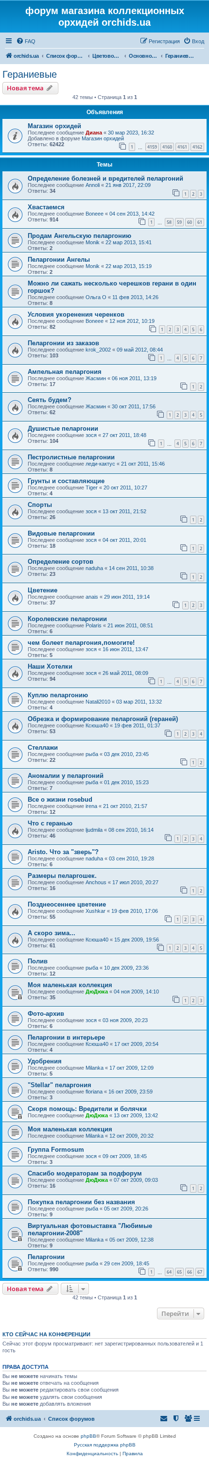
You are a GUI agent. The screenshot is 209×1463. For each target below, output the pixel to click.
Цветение (42, 590)
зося (91, 435)
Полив (38, 961)
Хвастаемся (46, 207)
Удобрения (45, 1061)
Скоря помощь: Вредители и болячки (87, 1108)
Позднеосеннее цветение (67, 904)
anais (92, 597)
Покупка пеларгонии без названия (81, 1202)
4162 (197, 147)
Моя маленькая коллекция (70, 985)
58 (169, 222)
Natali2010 (98, 702)
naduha (94, 568)
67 (199, 1272)
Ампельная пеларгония (65, 371)
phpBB (88, 1436)
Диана (94, 132)
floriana (94, 1091)
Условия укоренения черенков (76, 314)
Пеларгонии (46, 1257)
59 (179, 222)
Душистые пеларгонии (63, 428)
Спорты (40, 504)
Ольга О (96, 297)
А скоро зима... (51, 933)
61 (199, 222)
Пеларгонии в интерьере (66, 1037)
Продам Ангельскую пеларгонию (79, 235)
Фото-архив (46, 1013)
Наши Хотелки (50, 666)
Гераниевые (29, 74)
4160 (167, 147)
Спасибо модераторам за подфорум (85, 1173)
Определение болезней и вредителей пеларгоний (105, 178)
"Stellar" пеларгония (59, 1085)
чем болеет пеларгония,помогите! (81, 642)
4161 (182, 147)
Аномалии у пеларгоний (66, 775)
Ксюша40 (97, 725)
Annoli (93, 185)
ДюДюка (97, 991)
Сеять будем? (49, 400)
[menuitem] (25, 41)
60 (189, 222)
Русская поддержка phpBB (105, 1444)
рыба (92, 754)
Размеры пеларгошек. (62, 875)
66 (189, 1272)
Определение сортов (60, 561)
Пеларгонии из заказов (63, 343)
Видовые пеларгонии (61, 533)
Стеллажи (43, 747)
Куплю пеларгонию (58, 695)
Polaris (94, 625)
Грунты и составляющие (66, 481)
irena (91, 806)
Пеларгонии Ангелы (59, 259)
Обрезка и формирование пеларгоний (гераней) (103, 719)
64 (169, 1272)
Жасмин (96, 378)
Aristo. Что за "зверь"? (63, 852)
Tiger (92, 487)
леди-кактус (100, 464)
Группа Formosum (56, 1149)
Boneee (95, 214)
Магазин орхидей (54, 126)
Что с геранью (50, 823)
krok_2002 (98, 350)
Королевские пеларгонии (67, 618)
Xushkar (95, 911)
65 (179, 1272)
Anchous (96, 882)
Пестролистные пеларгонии (71, 457)
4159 (152, 147)
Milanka (95, 1068)
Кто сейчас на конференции (46, 1334)
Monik (93, 242)
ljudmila (94, 830)
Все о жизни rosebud (60, 799)
